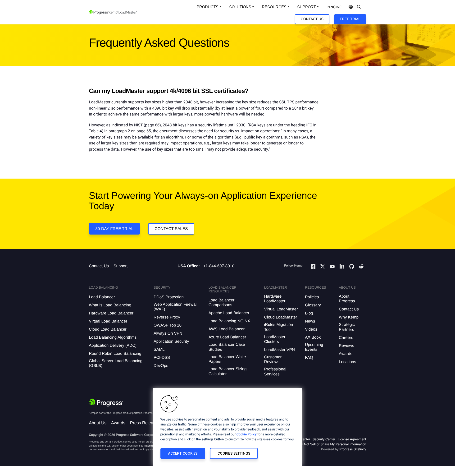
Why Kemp (349, 317)
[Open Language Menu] (350, 7)
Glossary (313, 305)
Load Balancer (102, 297)
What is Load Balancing (110, 305)
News (310, 321)
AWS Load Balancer (227, 329)
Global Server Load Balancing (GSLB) (115, 363)
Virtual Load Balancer (108, 321)
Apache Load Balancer (229, 313)
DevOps (161, 365)
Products (207, 7)
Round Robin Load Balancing (115, 353)
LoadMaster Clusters (275, 339)
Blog (309, 313)
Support (306, 7)
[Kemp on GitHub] (351, 267)
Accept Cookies (183, 453)
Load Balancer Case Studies (227, 346)
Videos (311, 329)
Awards (345, 353)
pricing (334, 7)
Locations (347, 362)
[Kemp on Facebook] (313, 267)
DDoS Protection (169, 297)
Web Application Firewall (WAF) (175, 306)
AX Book (313, 337)
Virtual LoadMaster (281, 309)
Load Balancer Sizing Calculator (228, 371)
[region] (227, 427)
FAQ (309, 357)
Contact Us (312, 19)
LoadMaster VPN (279, 349)
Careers (346, 337)
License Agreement (352, 439)
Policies (312, 297)
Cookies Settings (234, 453)
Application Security (171, 341)
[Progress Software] (106, 402)
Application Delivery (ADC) (112, 345)
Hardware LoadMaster (275, 298)
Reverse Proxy (167, 317)
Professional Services (275, 371)
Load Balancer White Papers (227, 359)
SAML (159, 349)
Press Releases (145, 422)
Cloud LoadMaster (280, 317)
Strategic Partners (347, 327)
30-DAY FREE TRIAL (115, 228)
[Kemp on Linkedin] (342, 267)
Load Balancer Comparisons (222, 302)
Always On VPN (168, 333)
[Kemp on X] (322, 267)
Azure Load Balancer (227, 337)
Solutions (240, 7)
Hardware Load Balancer (111, 313)
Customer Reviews (273, 359)
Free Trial (350, 19)
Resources (274, 7)
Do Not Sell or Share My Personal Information (332, 444)
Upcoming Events (314, 347)
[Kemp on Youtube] (332, 267)
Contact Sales (171, 228)
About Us (97, 422)
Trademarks (151, 445)
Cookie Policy (247, 434)
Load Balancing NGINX (229, 321)
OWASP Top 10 (168, 325)
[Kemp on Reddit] (361, 267)
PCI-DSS (162, 357)
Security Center (324, 439)
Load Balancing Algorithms (112, 337)
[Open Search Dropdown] (359, 7)
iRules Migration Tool (278, 327)
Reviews (346, 345)
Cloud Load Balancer (108, 329)
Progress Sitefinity (352, 449)
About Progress (347, 298)
